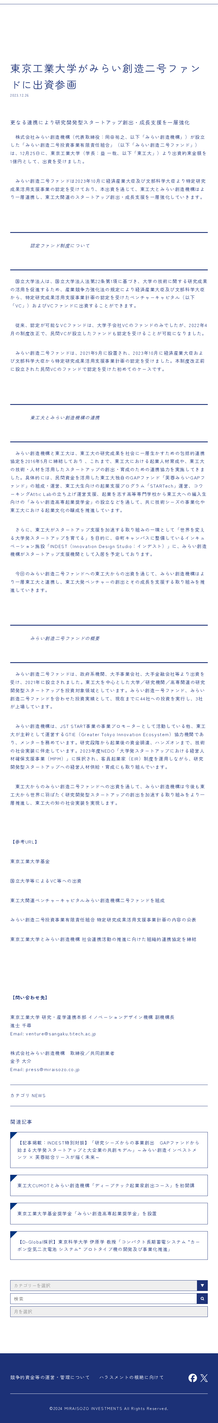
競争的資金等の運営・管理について (50, 1377)
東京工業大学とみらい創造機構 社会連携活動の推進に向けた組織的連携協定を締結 (103, 939)
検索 (202, 1298)
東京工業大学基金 (30, 861)
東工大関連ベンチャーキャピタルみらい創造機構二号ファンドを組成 (87, 900)
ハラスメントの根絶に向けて (131, 1377)
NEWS (39, 1095)
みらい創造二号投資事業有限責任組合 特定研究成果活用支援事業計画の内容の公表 (103, 919)
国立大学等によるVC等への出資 (46, 880)
